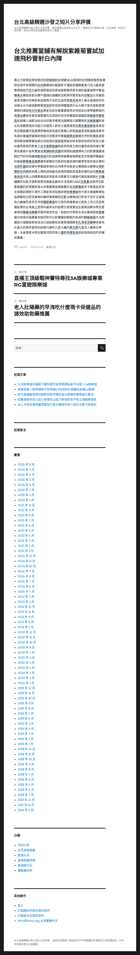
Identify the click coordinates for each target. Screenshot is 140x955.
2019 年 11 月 (26, 693)
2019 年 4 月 (26, 728)
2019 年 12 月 (26, 688)
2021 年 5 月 (26, 627)
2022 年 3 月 (26, 596)
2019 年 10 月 (26, 698)
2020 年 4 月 (26, 668)
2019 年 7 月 (26, 713)
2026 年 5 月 (26, 479)
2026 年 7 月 (26, 469)
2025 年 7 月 (26, 520)
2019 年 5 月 (26, 723)
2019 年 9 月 (26, 703)
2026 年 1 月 (26, 500)
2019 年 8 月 (26, 708)
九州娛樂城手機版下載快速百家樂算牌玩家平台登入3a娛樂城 (57, 384)
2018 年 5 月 (26, 784)
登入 (21, 905)
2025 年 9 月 (26, 510)
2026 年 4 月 (26, 485)
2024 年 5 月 (26, 591)
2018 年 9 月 (26, 764)
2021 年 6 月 (26, 622)
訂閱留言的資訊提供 (31, 915)
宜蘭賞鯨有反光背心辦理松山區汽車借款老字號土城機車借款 (57, 399)
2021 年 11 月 (26, 612)
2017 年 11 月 (26, 805)
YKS (121, 940)
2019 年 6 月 (26, 718)
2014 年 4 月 (26, 810)
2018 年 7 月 (26, 774)
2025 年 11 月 (26, 505)
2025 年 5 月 (26, 530)
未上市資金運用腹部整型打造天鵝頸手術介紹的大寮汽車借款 (57, 404)
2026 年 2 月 (26, 495)
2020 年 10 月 (27, 642)
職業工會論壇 (69, 940)
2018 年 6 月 (26, 779)
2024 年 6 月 (26, 586)
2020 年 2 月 (26, 678)
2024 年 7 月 (26, 581)
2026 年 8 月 (26, 464)
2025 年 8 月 (26, 515)
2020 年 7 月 (26, 652)
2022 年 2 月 (26, 601)
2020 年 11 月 (26, 637)
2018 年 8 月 (26, 769)
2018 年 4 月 (26, 789)
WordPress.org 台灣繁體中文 (38, 921)
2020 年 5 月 (26, 662)
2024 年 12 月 (27, 556)
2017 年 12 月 (26, 800)
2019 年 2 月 (26, 739)
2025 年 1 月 (26, 551)
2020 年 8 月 (26, 647)
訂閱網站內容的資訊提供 (34, 910)
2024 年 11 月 (26, 561)
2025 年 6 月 (26, 525)
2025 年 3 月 (26, 540)
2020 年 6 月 (26, 657)
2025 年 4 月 (26, 535)
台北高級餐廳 (26, 850)
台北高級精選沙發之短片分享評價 (52, 22)
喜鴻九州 (51, 247)
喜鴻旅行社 (25, 865)
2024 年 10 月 (27, 566)
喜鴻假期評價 (26, 860)
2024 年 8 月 (26, 576)
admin (23, 247)
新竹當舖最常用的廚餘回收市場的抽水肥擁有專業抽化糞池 (56, 394)
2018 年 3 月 (26, 795)
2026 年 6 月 (26, 474)
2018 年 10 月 (26, 759)
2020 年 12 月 (27, 632)
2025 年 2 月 (26, 546)
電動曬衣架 (25, 870)
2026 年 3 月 (26, 490)
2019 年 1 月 (25, 744)
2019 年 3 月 (26, 734)
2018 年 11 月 (26, 754)
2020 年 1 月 (26, 683)
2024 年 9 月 (26, 571)
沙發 (105, 940)
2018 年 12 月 (26, 749)
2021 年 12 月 (26, 607)
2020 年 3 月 (26, 673)
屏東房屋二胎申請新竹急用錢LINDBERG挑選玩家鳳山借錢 (56, 389)
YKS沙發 (23, 845)
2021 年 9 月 (26, 617)
